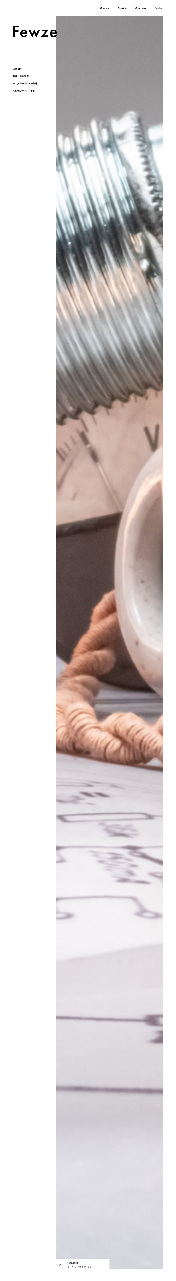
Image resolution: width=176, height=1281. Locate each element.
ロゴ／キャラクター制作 (25, 83)
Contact (159, 8)
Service (122, 8)
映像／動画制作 (21, 76)
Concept (104, 8)
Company (140, 8)
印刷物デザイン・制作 (24, 91)
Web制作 (17, 69)
